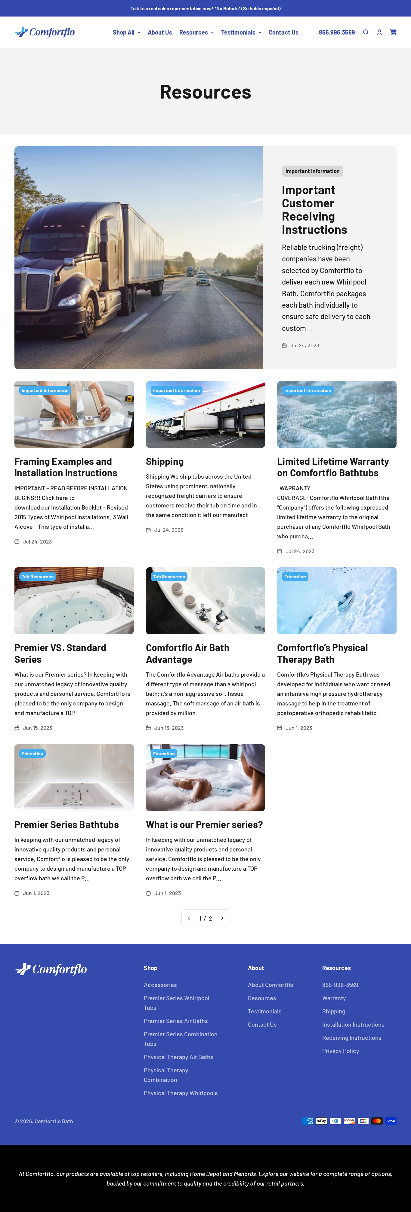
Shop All (123, 32)
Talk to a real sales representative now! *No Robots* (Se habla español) (206, 8)
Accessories (160, 984)
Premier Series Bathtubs (66, 824)
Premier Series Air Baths (176, 1020)
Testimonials (238, 32)
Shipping (165, 461)
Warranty (334, 997)
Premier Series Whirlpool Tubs (176, 1002)
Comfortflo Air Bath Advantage (188, 652)
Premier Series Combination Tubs (181, 1038)
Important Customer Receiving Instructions (314, 209)
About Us (160, 32)
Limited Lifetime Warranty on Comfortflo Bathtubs (333, 466)
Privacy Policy (340, 1050)
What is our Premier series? (204, 824)
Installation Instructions (353, 1024)
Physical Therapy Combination (166, 1074)
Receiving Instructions (352, 1037)
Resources (193, 32)
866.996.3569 (337, 32)
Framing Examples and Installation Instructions (65, 466)
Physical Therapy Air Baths (178, 1056)
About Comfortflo (270, 984)
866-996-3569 (340, 984)
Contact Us (283, 32)
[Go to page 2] (222, 918)
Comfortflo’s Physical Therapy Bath (322, 652)
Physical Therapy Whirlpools (181, 1092)
